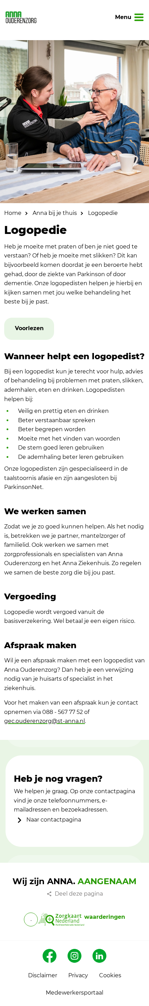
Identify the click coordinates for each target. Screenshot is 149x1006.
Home (12, 213)
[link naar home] (21, 17)
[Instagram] (74, 956)
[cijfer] (61, 919)
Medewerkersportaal (74, 992)
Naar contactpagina (53, 819)
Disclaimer (42, 975)
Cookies (110, 975)
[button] (29, 328)
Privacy (78, 975)
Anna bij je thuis (55, 213)
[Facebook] (49, 956)
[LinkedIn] (99, 956)
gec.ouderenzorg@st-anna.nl (44, 721)
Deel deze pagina (79, 893)
